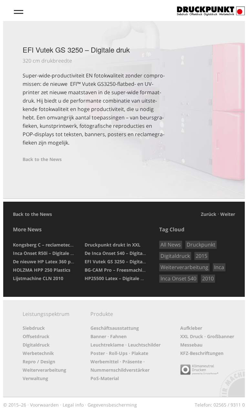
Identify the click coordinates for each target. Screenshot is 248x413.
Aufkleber (191, 328)
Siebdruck (34, 328)
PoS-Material (104, 378)
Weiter (227, 214)
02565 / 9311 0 (229, 405)
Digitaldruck (175, 255)
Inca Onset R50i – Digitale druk (47, 253)
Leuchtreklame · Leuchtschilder (125, 345)
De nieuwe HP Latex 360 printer (48, 261)
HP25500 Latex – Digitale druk (118, 278)
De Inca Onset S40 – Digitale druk (121, 253)
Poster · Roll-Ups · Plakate (119, 353)
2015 (201, 255)
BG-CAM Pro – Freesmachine (116, 270)
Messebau (191, 345)
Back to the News (42, 159)
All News (170, 244)
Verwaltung (35, 378)
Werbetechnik (38, 353)
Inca (219, 267)
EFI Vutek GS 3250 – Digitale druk (121, 261)
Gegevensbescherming (112, 405)
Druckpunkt (201, 244)
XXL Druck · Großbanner (207, 336)
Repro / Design (39, 361)
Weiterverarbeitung (184, 267)
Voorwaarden (44, 405)
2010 (208, 278)
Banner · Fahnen (108, 336)
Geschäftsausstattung (114, 328)
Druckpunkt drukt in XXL (112, 245)
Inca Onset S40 (178, 278)
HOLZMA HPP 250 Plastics (41, 270)
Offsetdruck (36, 336)
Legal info (73, 405)
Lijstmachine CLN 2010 (38, 278)
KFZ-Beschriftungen (201, 353)
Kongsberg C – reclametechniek (48, 245)
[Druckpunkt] (211, 8)
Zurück (208, 214)
